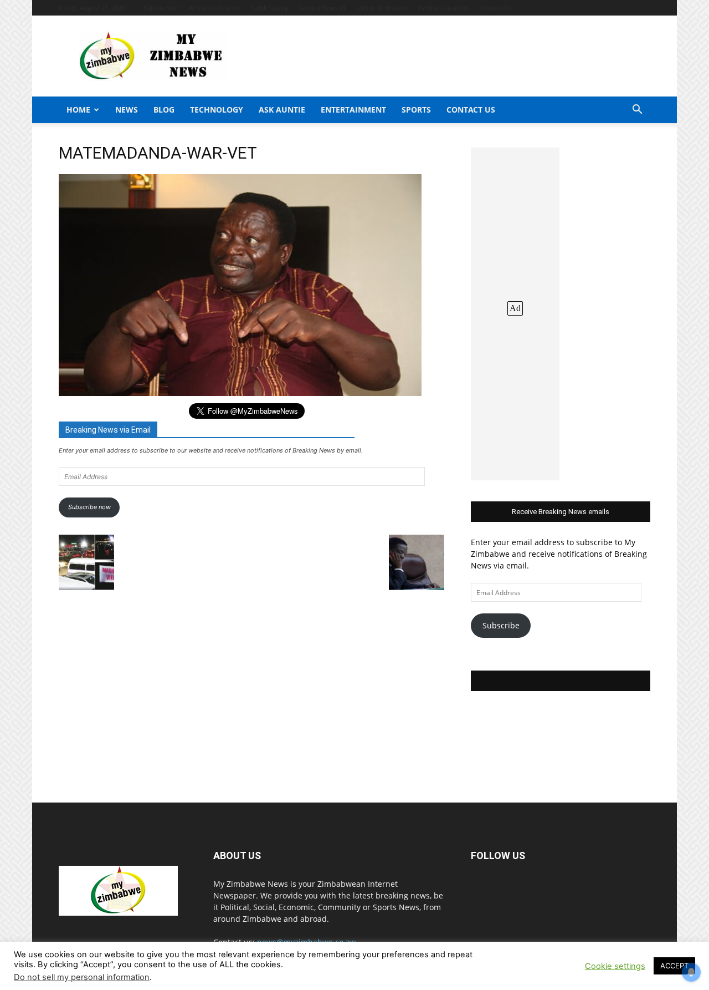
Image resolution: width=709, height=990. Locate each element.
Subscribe (501, 625)
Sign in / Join (162, 7)
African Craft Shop (215, 7)
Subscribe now (89, 507)
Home (78, 109)
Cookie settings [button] (615, 966)
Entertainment (353, 109)
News (126, 109)
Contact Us (496, 7)
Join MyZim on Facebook (561, 680)
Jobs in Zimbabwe (381, 7)
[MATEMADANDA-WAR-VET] (240, 393)
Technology (216, 109)
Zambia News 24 (322, 7)
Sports (416, 109)
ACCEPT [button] (674, 965)
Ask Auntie (282, 109)
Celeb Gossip (270, 7)
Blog (163, 109)
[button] (637, 110)
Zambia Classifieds (444, 7)
